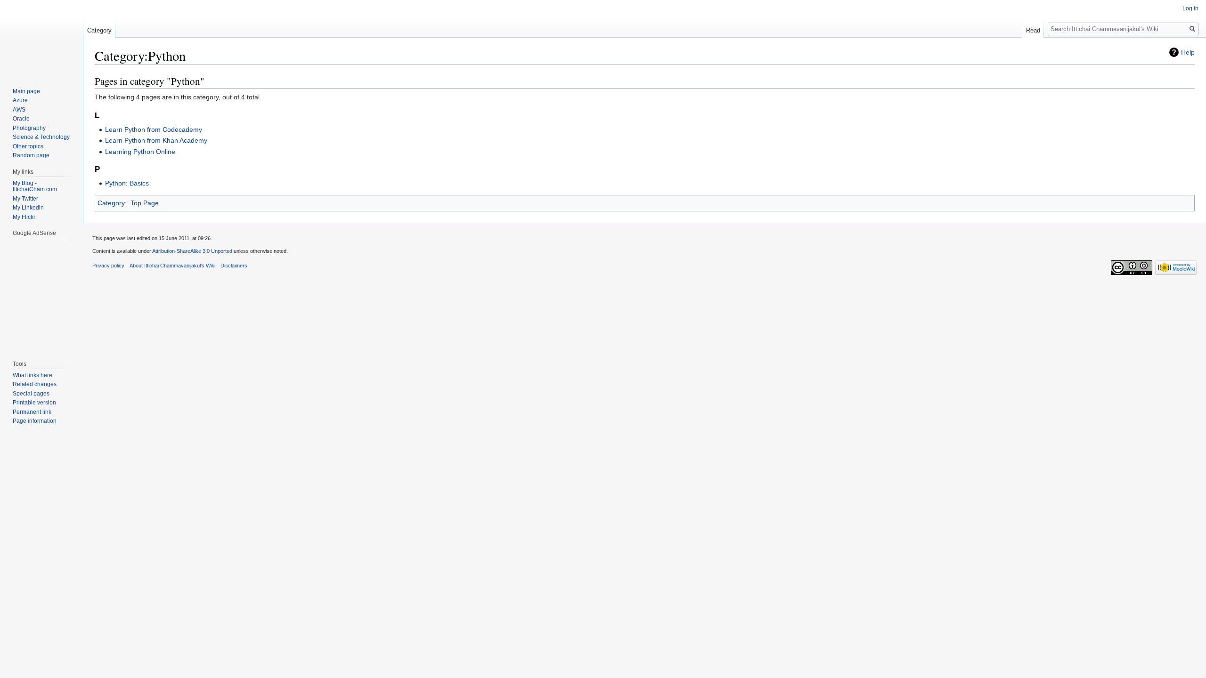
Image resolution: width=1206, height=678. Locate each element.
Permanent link (32, 412)
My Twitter (25, 198)
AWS (19, 109)
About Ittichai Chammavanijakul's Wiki (172, 265)
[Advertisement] (41, 294)
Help (1188, 52)
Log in (1190, 8)
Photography (29, 128)
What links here (32, 375)
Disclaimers (233, 265)
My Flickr (24, 217)
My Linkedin (28, 207)
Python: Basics (127, 183)
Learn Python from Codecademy (153, 129)
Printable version (34, 402)
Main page (26, 91)
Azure (20, 100)
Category (111, 203)
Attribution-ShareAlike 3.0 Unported (192, 251)
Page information (35, 421)
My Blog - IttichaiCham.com (35, 186)
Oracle (21, 118)
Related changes (35, 384)
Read (1033, 30)
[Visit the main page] (41, 37)
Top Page (144, 203)
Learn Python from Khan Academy (156, 140)
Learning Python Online (140, 151)
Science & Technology (41, 137)
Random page (31, 155)
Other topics (28, 146)
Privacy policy (108, 265)
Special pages (31, 393)
